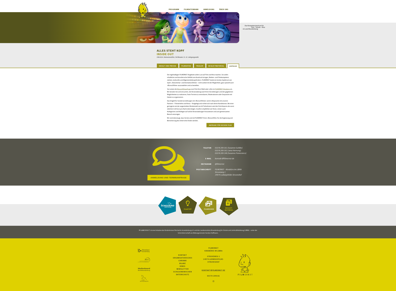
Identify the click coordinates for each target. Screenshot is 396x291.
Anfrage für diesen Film (220, 125)
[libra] (144, 260)
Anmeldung (208, 9)
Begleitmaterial (216, 66)
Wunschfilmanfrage (184, 89)
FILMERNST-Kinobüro (222, 89)
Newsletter (183, 269)
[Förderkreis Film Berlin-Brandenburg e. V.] (144, 251)
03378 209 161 (221, 147)
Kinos (182, 266)
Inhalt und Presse (167, 66)
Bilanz (182, 263)
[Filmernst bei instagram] (213, 281)
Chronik (182, 260)
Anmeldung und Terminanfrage (168, 178)
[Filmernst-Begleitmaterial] (229, 205)
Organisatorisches (182, 258)
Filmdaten (186, 66)
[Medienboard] (144, 269)
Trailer (199, 66)
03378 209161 (213, 276)
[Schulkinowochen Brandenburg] (167, 205)
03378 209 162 (221, 150)
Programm (174, 9)
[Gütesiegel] (187, 205)
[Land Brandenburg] (144, 279)
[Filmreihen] (208, 205)
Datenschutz (182, 274)
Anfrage (233, 66)
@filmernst (219, 164)
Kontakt (182, 255)
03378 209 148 (221, 153)
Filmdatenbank (191, 9)
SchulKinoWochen (182, 271)
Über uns (223, 9)
